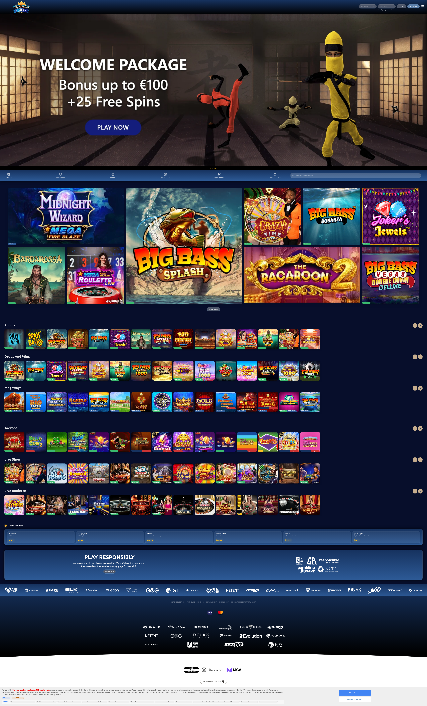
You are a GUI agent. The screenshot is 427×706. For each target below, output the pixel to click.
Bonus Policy (224, 602)
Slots (9, 177)
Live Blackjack (275, 177)
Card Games (219, 177)
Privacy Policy (211, 602)
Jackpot (113, 177)
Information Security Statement (243, 602)
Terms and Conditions (195, 602)
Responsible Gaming (178, 602)
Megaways (60, 177)
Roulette (165, 177)
